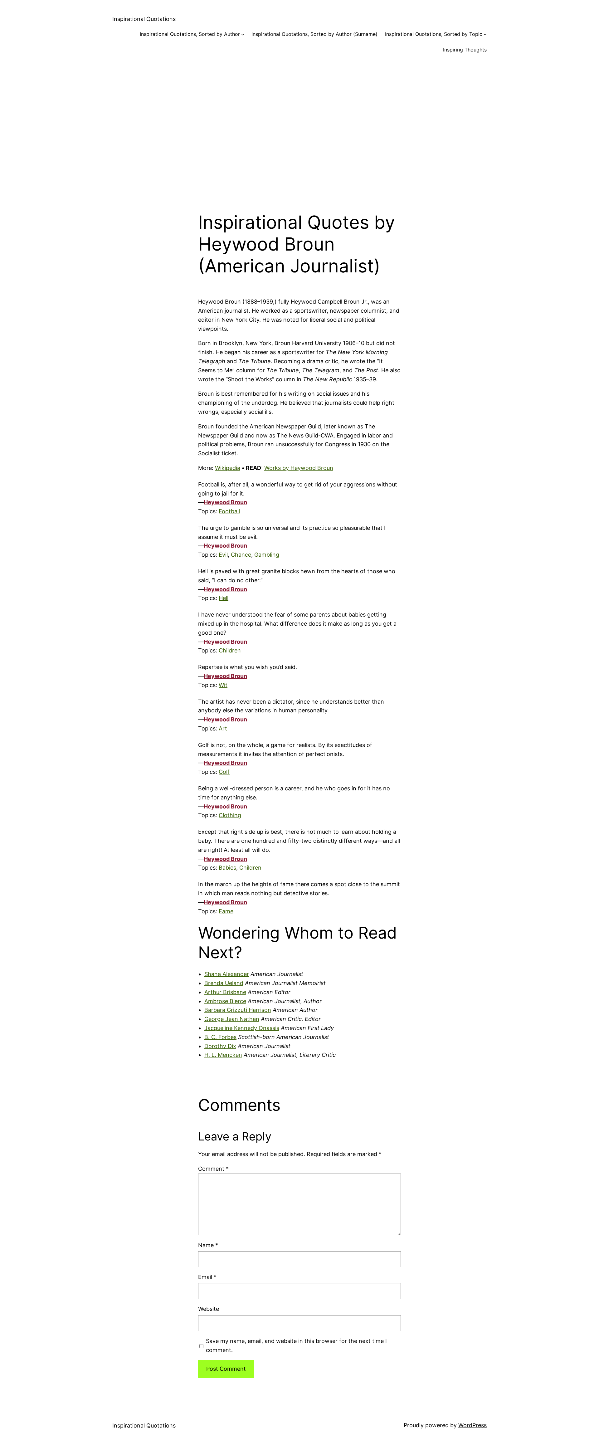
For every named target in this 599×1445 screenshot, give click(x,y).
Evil (223, 554)
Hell (223, 598)
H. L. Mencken (223, 1055)
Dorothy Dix (220, 1046)
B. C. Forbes (220, 1037)
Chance (241, 554)
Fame (226, 911)
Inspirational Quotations (144, 19)
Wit (223, 685)
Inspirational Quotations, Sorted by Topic (433, 34)
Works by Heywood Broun (298, 468)
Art (223, 728)
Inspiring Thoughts (465, 49)
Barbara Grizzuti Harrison (237, 1010)
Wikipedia (227, 468)
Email (207, 1277)
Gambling (266, 554)
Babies (227, 867)
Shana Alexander (226, 974)
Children (230, 650)
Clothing (230, 815)
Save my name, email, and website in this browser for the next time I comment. (296, 1345)
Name (208, 1245)
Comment (213, 1168)
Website (208, 1309)
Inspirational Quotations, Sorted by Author (190, 34)
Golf (224, 772)
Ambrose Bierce (225, 1001)
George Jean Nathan (231, 1019)
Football (229, 511)
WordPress (472, 1425)
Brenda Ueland (223, 983)
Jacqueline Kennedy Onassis (241, 1028)
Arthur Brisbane (225, 992)
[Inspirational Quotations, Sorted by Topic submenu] (485, 34)
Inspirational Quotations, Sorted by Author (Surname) (314, 34)
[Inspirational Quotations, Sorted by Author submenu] (242, 34)
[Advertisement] (299, 127)
